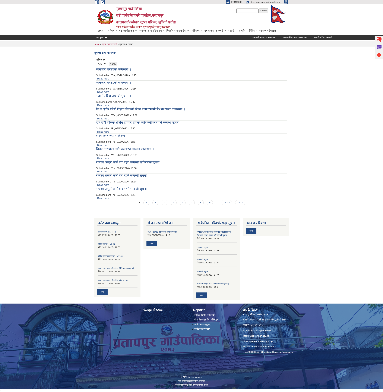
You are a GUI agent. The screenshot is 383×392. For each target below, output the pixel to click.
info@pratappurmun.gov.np (256, 336)
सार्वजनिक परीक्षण (202, 329)
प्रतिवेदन (195, 30)
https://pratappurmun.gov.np (258, 341)
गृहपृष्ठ (101, 30)
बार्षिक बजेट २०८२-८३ (106, 244)
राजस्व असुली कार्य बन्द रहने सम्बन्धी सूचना (121, 175)
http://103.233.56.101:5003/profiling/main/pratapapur (268, 352)
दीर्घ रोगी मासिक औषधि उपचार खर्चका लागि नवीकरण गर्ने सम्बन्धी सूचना (137, 122)
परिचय (111, 30)
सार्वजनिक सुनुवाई (202, 324)
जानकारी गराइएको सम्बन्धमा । (252, 37)
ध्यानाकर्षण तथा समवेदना (110, 136)
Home (96, 44)
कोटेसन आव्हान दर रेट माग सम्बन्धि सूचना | (213, 283)
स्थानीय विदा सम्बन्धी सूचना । (314, 37)
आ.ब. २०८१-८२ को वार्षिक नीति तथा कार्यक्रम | (116, 268)
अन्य (102, 292)
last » (240, 202)
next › (227, 202)
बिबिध (252, 30)
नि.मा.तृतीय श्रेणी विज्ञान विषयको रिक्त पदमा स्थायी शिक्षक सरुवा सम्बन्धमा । (141, 109)
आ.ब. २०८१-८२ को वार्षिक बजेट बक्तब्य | (113, 280)
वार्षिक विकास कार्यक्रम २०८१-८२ (110, 256)
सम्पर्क (242, 30)
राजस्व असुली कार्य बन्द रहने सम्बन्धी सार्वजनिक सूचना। (129, 162)
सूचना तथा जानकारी (213, 30)
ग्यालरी (231, 30)
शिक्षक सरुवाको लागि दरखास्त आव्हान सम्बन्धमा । (125, 149)
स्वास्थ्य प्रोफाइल (267, 30)
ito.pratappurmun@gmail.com (257, 330)
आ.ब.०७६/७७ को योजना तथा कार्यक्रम (162, 232)
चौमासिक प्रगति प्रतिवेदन (206, 319)
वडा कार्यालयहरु (126, 30)
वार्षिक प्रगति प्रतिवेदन (204, 315)
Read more (103, 78)
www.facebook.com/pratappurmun (259, 346)
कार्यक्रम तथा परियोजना (150, 30)
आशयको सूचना (202, 247)
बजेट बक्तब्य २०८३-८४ (107, 232)
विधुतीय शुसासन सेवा (176, 30)
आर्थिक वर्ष (100, 59)
